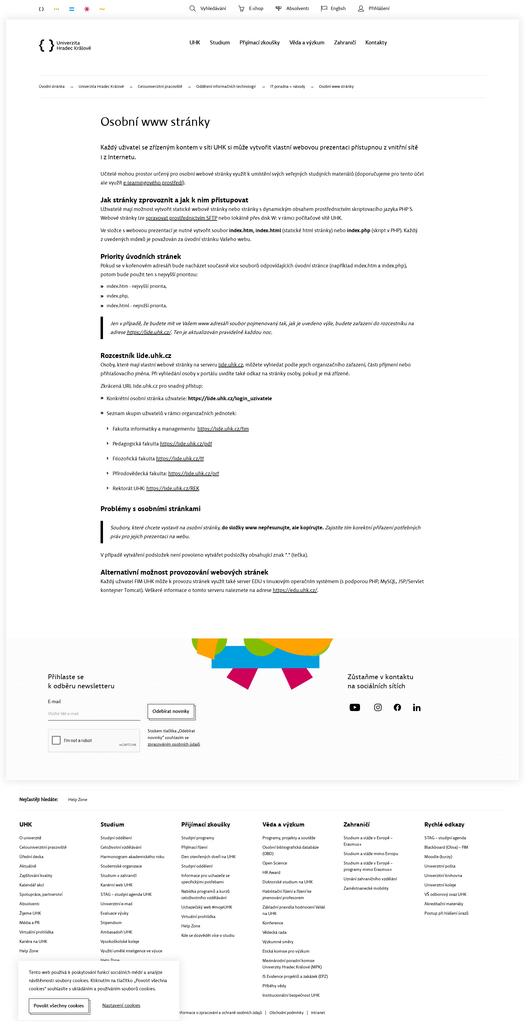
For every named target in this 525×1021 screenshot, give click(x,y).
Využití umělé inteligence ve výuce (131, 951)
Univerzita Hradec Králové (68, 46)
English (338, 8)
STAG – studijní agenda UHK (126, 894)
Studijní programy (197, 838)
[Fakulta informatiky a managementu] (74, 9)
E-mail (54, 701)
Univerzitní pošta (439, 866)
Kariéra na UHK (33, 941)
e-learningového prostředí (153, 182)
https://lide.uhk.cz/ (149, 332)
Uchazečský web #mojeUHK (206, 907)
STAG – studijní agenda (445, 838)
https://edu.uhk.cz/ (295, 590)
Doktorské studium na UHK (287, 882)
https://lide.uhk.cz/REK (172, 488)
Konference (272, 923)
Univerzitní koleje (440, 885)
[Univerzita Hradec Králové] (44, 9)
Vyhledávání (213, 8)
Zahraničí (345, 42)
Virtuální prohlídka (36, 932)
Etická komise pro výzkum (286, 951)
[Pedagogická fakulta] (89, 9)
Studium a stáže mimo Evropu (371, 854)
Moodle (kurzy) (438, 857)
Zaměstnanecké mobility (366, 888)
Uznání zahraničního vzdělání (370, 879)
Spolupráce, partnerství (40, 894)
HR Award (271, 872)
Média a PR (29, 923)
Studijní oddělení (116, 838)
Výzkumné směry (277, 942)
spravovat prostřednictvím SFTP (181, 218)
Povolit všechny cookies (59, 1005)
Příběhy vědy (274, 986)
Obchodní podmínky (286, 1013)
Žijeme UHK (30, 913)
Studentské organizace (121, 866)
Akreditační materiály (443, 904)
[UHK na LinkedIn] (416, 706)
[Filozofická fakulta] (59, 9)
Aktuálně (27, 866)
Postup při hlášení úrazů (446, 913)
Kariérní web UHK (116, 885)
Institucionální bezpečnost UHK (291, 995)
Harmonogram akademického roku (132, 857)
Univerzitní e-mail (116, 904)
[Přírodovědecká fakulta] (105, 9)
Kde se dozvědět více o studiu (208, 935)
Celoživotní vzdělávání (121, 847)
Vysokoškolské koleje (120, 941)
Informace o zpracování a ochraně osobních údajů (220, 1013)
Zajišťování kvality (35, 875)
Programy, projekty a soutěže (288, 838)
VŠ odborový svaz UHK (445, 894)
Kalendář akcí (31, 885)
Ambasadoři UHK (116, 932)
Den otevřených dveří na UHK (208, 857)
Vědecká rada (274, 932)
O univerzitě (30, 838)
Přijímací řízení (194, 847)
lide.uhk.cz (230, 364)
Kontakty (376, 42)
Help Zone (77, 800)
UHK (195, 42)
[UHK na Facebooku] (397, 706)
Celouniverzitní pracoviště (43, 847)
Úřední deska (31, 857)
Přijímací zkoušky (260, 42)
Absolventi (298, 8)
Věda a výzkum (307, 42)
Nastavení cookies (121, 1005)
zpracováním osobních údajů (174, 744)
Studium (220, 42)
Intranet (318, 1013)
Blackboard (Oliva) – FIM (446, 847)
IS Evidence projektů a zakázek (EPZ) (295, 976)
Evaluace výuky (115, 913)
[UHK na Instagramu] (378, 706)
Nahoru (503, 1005)
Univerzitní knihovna (443, 875)
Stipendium (111, 923)
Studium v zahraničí (118, 875)
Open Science (274, 863)
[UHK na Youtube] (355, 706)
